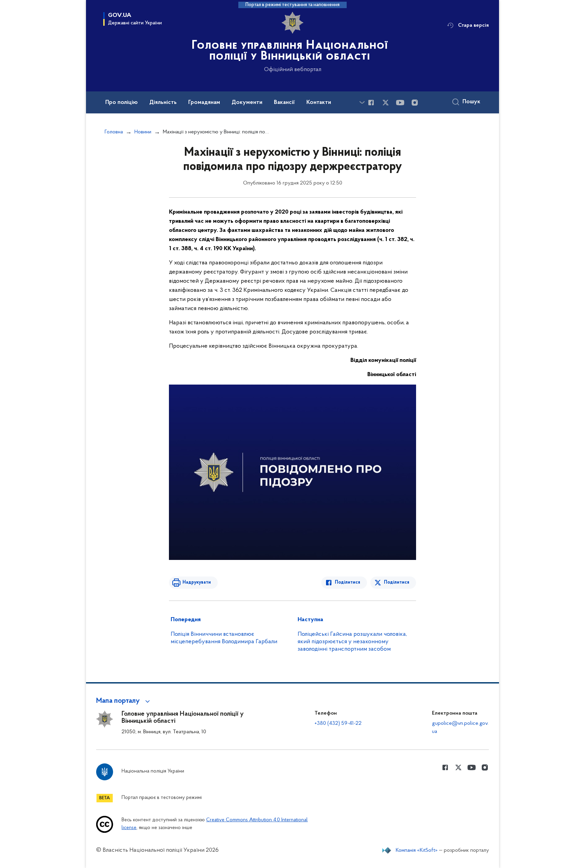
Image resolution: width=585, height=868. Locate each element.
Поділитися (347, 582)
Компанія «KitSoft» (417, 850)
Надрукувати (196, 582)
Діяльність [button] (163, 103)
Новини (142, 132)
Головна (114, 132)
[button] (124, 701)
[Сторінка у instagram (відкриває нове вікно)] (415, 103)
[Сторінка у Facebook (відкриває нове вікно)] (371, 103)
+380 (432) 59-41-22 (338, 723)
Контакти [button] (318, 103)
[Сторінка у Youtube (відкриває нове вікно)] (400, 103)
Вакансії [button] (284, 103)
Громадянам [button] (204, 103)
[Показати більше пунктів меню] (362, 102)
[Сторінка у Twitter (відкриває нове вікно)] (386, 103)
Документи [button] (247, 103)
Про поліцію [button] (121, 103)
